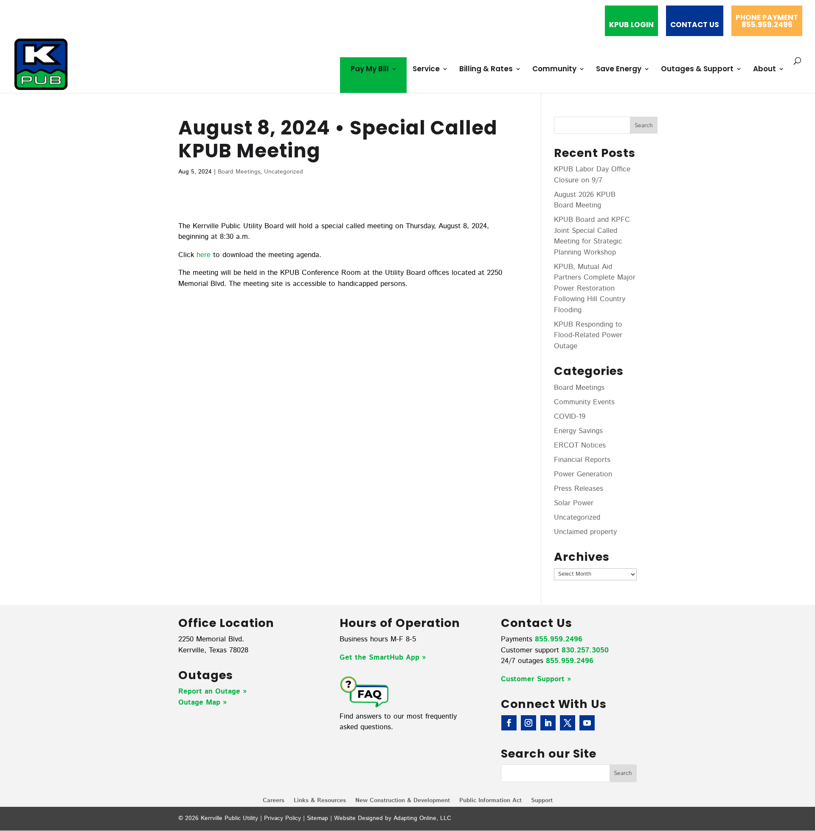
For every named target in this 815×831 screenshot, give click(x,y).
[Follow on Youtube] (587, 723)
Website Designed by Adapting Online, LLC (392, 818)
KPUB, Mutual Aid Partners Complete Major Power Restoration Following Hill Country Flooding (594, 288)
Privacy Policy (282, 818)
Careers (273, 801)
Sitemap (317, 818)
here (204, 255)
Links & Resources (320, 801)
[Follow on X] (567, 723)
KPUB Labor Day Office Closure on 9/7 (592, 174)
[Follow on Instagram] (528, 723)
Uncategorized (283, 172)
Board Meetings (239, 172)
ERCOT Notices (580, 445)
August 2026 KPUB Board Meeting (584, 200)
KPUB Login (631, 25)
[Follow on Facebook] (509, 723)
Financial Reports (582, 460)
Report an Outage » (212, 691)
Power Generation (583, 474)
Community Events (584, 402)
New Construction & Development (402, 801)
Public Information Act (490, 801)
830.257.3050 (585, 650)
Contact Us (694, 25)
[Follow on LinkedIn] (548, 723)
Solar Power (573, 503)
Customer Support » (536, 679)
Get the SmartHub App (381, 657)
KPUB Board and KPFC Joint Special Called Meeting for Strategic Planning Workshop (592, 236)
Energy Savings (578, 431)
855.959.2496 (558, 639)
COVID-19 (569, 416)
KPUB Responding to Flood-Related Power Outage (588, 335)
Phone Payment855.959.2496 (767, 22)
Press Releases (578, 489)
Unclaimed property (585, 532)
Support (542, 801)
